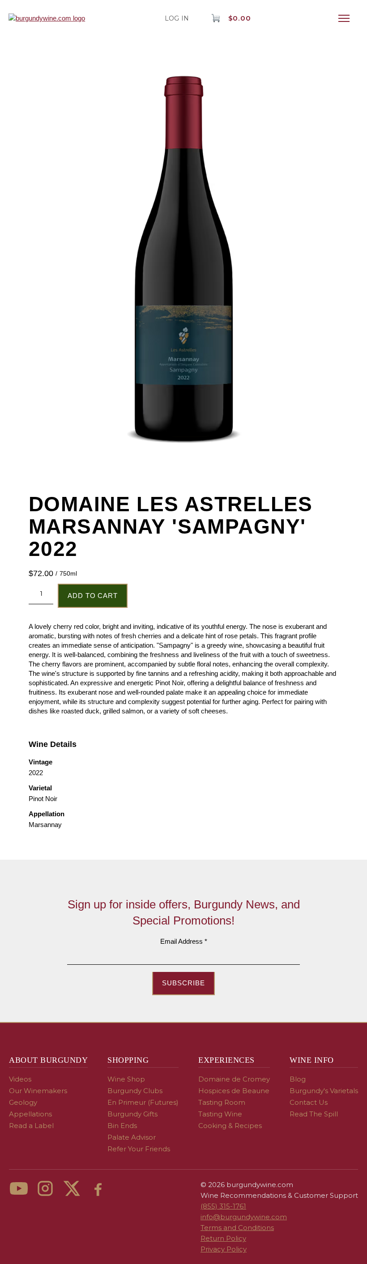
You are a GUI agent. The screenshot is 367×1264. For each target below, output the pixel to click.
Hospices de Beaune (233, 1090)
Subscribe (183, 983)
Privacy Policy (224, 1249)
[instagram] (45, 1188)
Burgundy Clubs (134, 1090)
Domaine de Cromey (234, 1079)
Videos (20, 1079)
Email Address (183, 941)
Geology (23, 1102)
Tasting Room (221, 1102)
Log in (177, 18)
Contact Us (309, 1102)
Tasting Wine (220, 1114)
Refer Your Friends (138, 1149)
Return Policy (223, 1238)
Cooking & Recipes (230, 1125)
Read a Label (31, 1125)
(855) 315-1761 (223, 1206)
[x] (71, 1188)
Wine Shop (126, 1079)
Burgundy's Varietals (324, 1090)
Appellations (30, 1114)
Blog (298, 1079)
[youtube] (19, 1188)
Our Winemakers (38, 1090)
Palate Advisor (131, 1137)
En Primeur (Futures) (143, 1102)
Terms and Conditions (237, 1227)
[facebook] (98, 1188)
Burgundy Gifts (132, 1114)
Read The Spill (314, 1114)
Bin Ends (122, 1125)
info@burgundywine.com (244, 1217)
